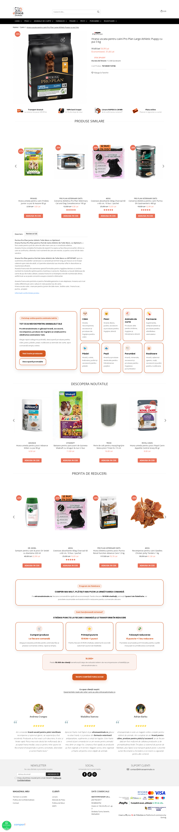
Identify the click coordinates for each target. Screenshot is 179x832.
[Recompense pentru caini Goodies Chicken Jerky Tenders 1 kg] (147, 512)
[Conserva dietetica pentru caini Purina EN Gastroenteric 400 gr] (145, 161)
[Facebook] (84, 774)
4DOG (108, 198)
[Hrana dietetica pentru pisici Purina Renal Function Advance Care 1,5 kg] (109, 512)
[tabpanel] (50, 67)
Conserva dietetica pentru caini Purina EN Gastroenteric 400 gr (145, 202)
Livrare (55, 797)
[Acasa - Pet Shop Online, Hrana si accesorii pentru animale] (26, 11)
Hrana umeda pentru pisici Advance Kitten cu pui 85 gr (32, 446)
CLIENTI (55, 791)
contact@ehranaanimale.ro (142, 769)
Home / (16, 27)
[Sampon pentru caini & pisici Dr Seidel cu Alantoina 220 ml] (32, 512)
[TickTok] (89, 774)
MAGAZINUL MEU (21, 791)
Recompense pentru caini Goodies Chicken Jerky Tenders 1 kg (147, 551)
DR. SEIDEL (32, 548)
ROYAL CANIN (147, 443)
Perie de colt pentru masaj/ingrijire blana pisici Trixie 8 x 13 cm (108, 446)
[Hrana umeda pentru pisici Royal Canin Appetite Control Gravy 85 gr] (147, 415)
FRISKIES (33, 198)
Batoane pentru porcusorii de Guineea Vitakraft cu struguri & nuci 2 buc (70, 446)
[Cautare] (98, 12)
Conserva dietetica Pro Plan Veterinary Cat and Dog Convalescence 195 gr (71, 202)
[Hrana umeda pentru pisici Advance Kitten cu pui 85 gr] (32, 415)
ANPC (54, 806)
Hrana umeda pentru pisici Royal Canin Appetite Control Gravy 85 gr (147, 446)
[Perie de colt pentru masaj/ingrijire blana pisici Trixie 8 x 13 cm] (109, 415)
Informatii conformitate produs (27, 293)
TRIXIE (108, 443)
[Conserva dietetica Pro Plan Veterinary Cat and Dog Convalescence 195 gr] (70, 161)
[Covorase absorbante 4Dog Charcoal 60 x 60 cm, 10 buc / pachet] (108, 161)
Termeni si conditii (20, 797)
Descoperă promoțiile (33, 361)
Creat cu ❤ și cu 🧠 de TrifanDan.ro (132, 815)
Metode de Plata (58, 800)
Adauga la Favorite (101, 72)
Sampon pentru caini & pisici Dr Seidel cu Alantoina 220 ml (32, 551)
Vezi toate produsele (32, 353)
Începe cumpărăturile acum (89, 677)
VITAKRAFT (70, 443)
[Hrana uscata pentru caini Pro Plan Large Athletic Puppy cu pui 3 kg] (50, 67)
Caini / (23, 27)
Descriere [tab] (19, 234)
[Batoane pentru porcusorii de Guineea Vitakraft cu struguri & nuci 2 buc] (70, 415)
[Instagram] (94, 774)
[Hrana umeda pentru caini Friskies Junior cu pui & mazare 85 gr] (33, 162)
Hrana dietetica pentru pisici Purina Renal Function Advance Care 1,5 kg (109, 551)
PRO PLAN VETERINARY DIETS (70, 198)
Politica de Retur (58, 803)
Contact (16, 803)
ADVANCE (32, 443)
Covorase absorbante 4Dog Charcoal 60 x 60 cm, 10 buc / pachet (108, 202)
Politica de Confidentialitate (23, 800)
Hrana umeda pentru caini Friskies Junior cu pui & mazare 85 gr (33, 202)
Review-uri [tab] (31, 233)
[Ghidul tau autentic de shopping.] (19, 825)
